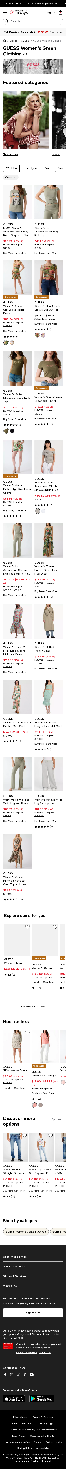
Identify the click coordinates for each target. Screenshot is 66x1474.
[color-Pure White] (43, 516)
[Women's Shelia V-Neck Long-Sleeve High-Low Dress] (17, 627)
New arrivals (10, 159)
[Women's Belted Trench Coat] (48, 627)
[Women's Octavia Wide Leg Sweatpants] (48, 779)
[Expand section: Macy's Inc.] (33, 1291)
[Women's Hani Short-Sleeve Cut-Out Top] (48, 283)
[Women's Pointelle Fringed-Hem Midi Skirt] (48, 702)
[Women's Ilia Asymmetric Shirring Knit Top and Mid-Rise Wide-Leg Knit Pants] (17, 546)
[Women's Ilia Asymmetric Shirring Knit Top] (48, 207)
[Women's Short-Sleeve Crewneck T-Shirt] (48, 374)
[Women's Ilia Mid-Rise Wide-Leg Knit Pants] (17, 779)
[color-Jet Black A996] (12, 436)
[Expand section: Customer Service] (33, 1262)
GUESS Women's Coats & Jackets (26, 1237)
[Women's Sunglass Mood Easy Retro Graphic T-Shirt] (17, 207)
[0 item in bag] (60, 12)
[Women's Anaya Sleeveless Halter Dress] (17, 283)
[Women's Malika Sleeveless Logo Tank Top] (17, 374)
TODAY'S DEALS (12, 3)
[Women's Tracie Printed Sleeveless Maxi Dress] (48, 546)
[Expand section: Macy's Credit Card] (33, 1272)
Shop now (44, 37)
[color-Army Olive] (6, 436)
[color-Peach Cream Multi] (63, 1088)
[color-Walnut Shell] (40, 1110)
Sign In (51, 12)
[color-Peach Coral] (34, 1110)
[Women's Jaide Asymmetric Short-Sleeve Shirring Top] (48, 462)
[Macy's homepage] (5, 46)
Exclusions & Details (26, 1357)
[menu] (5, 12)
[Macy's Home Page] (19, 12)
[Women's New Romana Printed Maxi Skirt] (17, 702)
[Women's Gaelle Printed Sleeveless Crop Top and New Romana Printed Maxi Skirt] (17, 856)
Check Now (45, 1357)
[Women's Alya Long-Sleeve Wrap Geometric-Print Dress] (16, 1052)
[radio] (6, 348)
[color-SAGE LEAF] (37, 516)
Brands (13, 46)
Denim (56, 159)
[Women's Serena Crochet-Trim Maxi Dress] (45, 945)
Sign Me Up (33, 1317)
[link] (17, 244)
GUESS (25, 46)
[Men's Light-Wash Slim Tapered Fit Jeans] (41, 1153)
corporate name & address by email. (33, 1466)
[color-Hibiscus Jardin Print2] (6, 348)
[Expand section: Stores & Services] (33, 1281)
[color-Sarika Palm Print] (12, 348)
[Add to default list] (27, 932)
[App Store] (14, 1404)
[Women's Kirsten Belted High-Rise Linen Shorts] (17, 462)
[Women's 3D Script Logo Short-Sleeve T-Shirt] (45, 1052)
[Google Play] (41, 1404)
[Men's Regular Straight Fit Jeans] (15, 1153)
